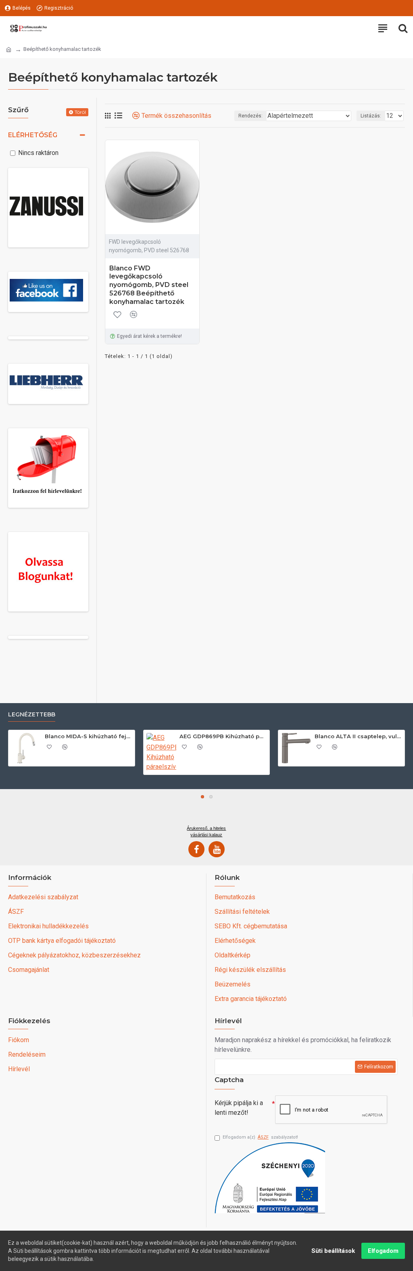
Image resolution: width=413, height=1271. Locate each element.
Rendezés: (250, 116)
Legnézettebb (31, 714)
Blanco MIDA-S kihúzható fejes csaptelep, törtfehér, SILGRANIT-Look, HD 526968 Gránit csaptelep (88, 736)
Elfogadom (383, 1250)
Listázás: (371, 116)
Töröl (80, 112)
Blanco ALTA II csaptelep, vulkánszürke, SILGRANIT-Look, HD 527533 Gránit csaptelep (358, 736)
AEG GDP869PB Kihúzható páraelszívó (223, 736)
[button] (202, 796)
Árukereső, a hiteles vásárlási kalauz (206, 831)
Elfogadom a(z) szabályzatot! (260, 1137)
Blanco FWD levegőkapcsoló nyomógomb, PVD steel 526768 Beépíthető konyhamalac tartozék (148, 285)
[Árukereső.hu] (206, 810)
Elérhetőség (32, 135)
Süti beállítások (333, 1250)
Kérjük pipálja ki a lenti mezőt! (239, 1107)
